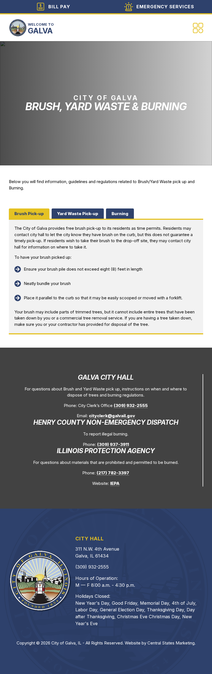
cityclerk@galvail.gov (112, 415)
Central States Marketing (171, 643)
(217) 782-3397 (113, 472)
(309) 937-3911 (113, 444)
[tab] (29, 213)
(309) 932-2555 (131, 405)
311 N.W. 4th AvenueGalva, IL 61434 (97, 552)
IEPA (115, 483)
